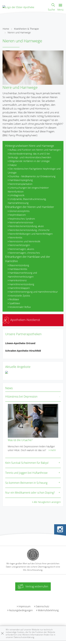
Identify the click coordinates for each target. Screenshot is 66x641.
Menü (60, 9)
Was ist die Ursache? (20, 440)
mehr (53, 450)
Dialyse (13, 165)
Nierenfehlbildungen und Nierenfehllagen (31, 233)
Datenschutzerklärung (24, 637)
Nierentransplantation (20, 184)
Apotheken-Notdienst (24, 320)
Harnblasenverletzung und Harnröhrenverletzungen (22, 274)
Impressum (24, 606)
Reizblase (14, 299)
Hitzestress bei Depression (21, 396)
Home (6, 28)
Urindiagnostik (16, 195)
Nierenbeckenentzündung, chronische (29, 230)
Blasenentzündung (19, 265)
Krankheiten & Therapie (26, 28)
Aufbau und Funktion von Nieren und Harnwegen (35, 149)
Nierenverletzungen (19, 245)
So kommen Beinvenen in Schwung (26, 483)
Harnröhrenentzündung (21, 284)
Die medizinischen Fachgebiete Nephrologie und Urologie (34, 170)
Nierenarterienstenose (21, 222)
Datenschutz (42, 606)
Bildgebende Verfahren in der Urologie (29, 161)
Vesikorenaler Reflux (20, 307)
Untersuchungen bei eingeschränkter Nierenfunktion (28, 189)
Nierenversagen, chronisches (24, 252)
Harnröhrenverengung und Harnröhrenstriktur (33, 291)
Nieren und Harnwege (19, 32)
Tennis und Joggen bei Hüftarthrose (26, 473)
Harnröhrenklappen (19, 288)
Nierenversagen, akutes (21, 249)
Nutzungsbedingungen (21, 610)
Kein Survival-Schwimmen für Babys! (27, 463)
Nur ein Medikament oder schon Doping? (30, 492)
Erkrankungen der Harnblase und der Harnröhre (27, 259)
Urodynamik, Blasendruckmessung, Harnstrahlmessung (27, 200)
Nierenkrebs (15, 237)
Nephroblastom (17, 214)
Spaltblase (14, 303)
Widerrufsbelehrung (48, 610)
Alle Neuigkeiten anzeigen (47, 502)
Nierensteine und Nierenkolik (24, 241)
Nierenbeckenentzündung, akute (26, 226)
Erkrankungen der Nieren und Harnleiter (29, 207)
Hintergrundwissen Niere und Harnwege (29, 146)
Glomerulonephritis (19, 211)
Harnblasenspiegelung (21, 180)
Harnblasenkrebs (18, 269)
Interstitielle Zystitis (19, 295)
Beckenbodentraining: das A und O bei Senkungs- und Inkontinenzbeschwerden (29, 155)
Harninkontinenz (18, 280)
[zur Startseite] (18, 6)
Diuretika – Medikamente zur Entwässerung (32, 176)
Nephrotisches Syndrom (22, 218)
